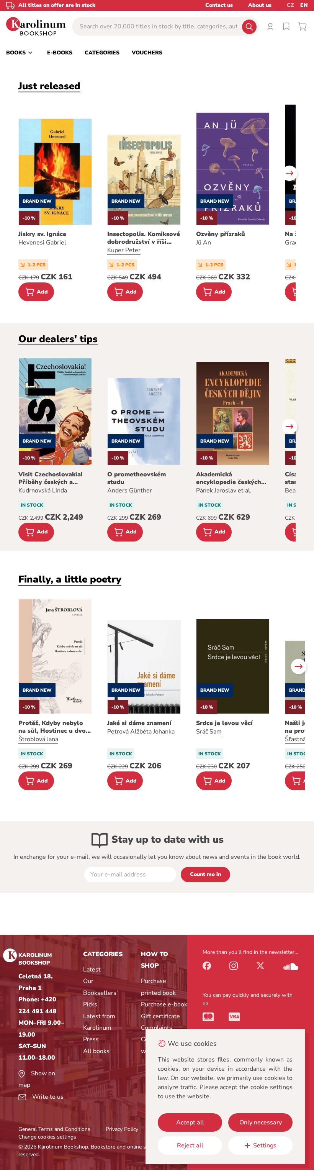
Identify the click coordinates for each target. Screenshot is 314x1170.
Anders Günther (129, 490)
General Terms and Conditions (54, 1129)
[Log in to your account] (270, 26)
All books (96, 1051)
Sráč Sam (209, 731)
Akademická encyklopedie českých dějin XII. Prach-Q (228, 478)
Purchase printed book (158, 987)
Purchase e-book (164, 1004)
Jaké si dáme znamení (139, 723)
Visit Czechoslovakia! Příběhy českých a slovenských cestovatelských (50, 478)
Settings (264, 1145)
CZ (290, 5)
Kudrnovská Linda (42, 490)
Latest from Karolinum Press (99, 1028)
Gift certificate (160, 1016)
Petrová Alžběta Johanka (141, 731)
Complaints (156, 1028)
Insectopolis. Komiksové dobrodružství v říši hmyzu (143, 238)
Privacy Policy (122, 1129)
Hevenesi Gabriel (42, 242)
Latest (92, 969)
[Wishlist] (286, 26)
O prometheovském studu (136, 478)
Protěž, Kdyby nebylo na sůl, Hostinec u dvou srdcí (54, 727)
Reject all (190, 1145)
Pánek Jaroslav (216, 490)
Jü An (203, 242)
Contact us (219, 5)
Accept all (190, 1122)
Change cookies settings (47, 1136)
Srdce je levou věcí (224, 723)
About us (259, 5)
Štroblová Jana (38, 739)
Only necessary (260, 1122)
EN (304, 5)
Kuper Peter (124, 250)
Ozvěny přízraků (220, 234)
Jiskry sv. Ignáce (42, 234)
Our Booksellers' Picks (100, 993)
